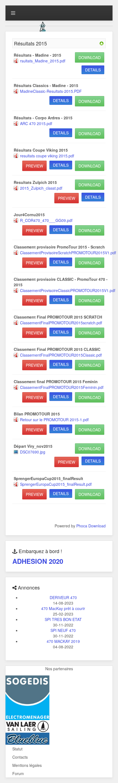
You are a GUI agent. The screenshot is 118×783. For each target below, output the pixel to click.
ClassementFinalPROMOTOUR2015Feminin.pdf (61, 387)
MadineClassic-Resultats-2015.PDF (51, 91)
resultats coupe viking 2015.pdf (47, 155)
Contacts (20, 757)
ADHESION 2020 (37, 561)
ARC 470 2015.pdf (36, 123)
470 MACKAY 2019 (63, 641)
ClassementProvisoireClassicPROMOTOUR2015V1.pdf (67, 290)
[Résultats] (101, 43)
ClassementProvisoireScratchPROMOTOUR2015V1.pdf (68, 252)
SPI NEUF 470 (63, 630)
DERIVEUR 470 (63, 597)
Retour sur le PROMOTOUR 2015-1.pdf (54, 419)
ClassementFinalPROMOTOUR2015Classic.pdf (61, 355)
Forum (18, 773)
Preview (34, 166)
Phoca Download (91, 525)
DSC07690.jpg (32, 452)
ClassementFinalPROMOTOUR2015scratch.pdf (61, 322)
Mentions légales (27, 765)
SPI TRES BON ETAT (63, 619)
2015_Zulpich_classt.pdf (41, 188)
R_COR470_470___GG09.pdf (46, 220)
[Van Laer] (27, 726)
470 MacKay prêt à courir (63, 608)
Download (89, 57)
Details (93, 70)
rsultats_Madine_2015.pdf (42, 60)
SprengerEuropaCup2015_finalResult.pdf (56, 484)
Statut (17, 749)
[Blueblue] (27, 738)
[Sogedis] (27, 697)
